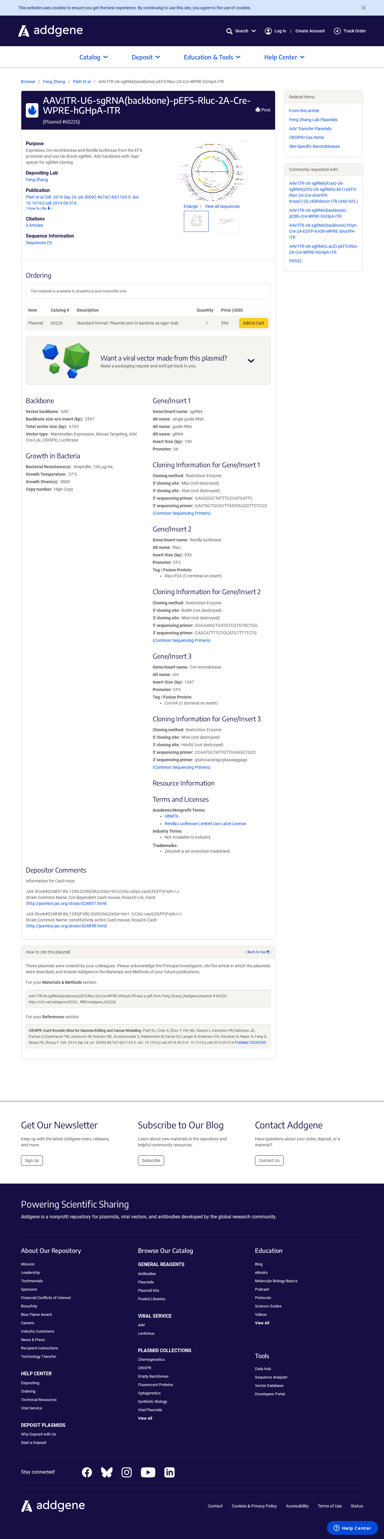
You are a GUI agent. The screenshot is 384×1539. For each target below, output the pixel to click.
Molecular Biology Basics (276, 1281)
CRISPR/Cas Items (306, 137)
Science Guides (268, 1306)
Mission (27, 1264)
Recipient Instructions (39, 1348)
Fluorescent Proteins (155, 1384)
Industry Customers (37, 1331)
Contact (215, 1506)
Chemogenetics (151, 1359)
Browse (28, 81)
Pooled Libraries (151, 1299)
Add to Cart (253, 323)
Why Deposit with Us (38, 1434)
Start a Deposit (33, 1442)
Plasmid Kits (148, 1290)
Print (265, 110)
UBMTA (171, 816)
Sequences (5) (39, 242)
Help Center (280, 57)
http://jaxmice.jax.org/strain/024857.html (66, 903)
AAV (141, 1325)
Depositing (30, 1383)
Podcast (262, 1289)
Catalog (90, 57)
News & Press (33, 1339)
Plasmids (146, 1282)
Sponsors (29, 1289)
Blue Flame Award (36, 1314)
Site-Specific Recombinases (314, 146)
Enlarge (191, 206)
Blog (258, 1264)
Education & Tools (208, 57)
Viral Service (31, 1408)
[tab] (196, 220)
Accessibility (297, 1506)
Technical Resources (39, 1399)
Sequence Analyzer (271, 1377)
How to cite (37, 208)
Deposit (142, 57)
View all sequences (222, 206)
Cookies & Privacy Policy (254, 1506)
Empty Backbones (153, 1376)
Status (357, 1506)
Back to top (257, 952)
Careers (27, 1323)
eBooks (261, 1272)
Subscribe (151, 1160)
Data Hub (263, 1369)
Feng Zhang (54, 81)
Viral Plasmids (150, 1410)
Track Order (355, 30)
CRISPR (144, 1368)
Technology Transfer (38, 1356)
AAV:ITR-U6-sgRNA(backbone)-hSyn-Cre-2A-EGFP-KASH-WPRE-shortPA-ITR (323, 231)
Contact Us (269, 1160)
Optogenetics (149, 1393)
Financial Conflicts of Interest (46, 1297)
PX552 (295, 261)
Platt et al (82, 81)
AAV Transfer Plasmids (310, 128)
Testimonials (32, 1281)
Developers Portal (270, 1394)
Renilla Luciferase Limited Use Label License (205, 823)
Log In (280, 30)
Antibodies (147, 1273)
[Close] (361, 7)
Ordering (28, 1391)
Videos (261, 1314)
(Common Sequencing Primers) (182, 513)
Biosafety (29, 1306)
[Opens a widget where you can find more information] (352, 1528)
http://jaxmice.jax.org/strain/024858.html (66, 926)
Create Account (310, 30)
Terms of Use (330, 1506)
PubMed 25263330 (250, 1042)
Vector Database (269, 1385)
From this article (304, 110)
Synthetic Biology (152, 1401)
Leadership (30, 1272)
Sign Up (32, 1160)
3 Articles (34, 225)
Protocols (263, 1297)
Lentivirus (146, 1333)
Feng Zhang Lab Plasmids (313, 119)
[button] (241, 31)
